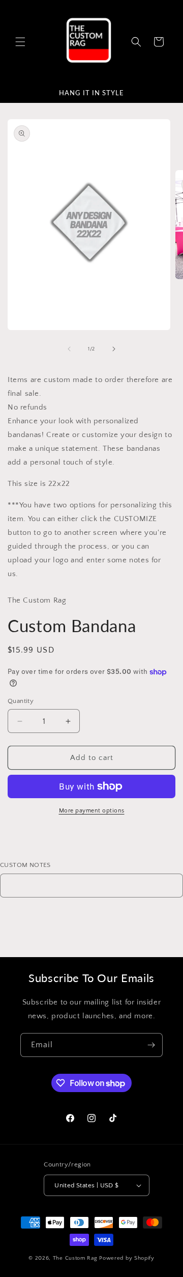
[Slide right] (114, 349)
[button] (20, 42)
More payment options (92, 810)
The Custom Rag (76, 1258)
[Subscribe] (151, 1045)
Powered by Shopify (127, 1258)
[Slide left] (69, 349)
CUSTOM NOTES (25, 864)
